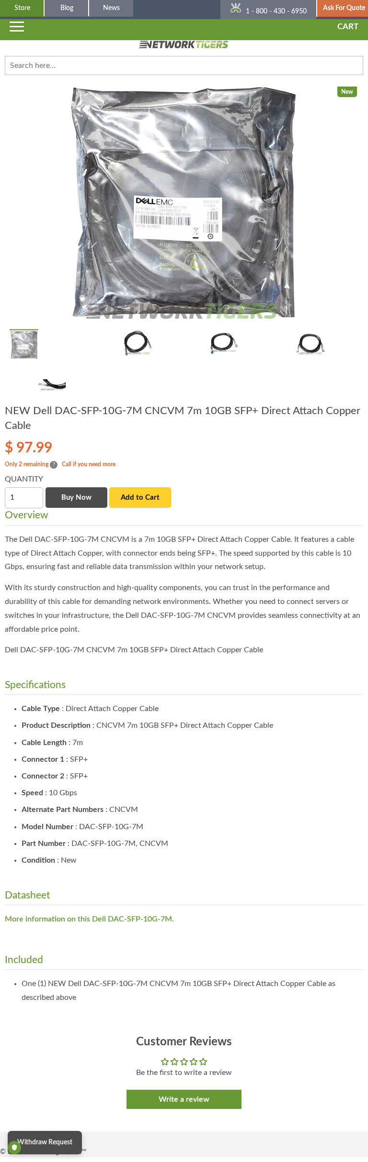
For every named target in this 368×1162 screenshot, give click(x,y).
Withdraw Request (44, 1142)
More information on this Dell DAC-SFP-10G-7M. (89, 919)
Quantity (24, 479)
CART (347, 26)
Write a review (184, 1099)
